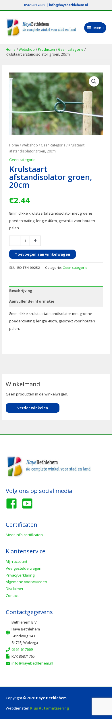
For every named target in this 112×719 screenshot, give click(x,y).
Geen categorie (53, 145)
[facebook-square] (13, 503)
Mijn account (16, 561)
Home (14, 145)
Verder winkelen (32, 407)
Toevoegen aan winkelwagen (42, 254)
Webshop (30, 145)
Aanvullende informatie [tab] (31, 301)
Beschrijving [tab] (20, 290)
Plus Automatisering (49, 708)
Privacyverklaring (20, 575)
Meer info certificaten (24, 534)
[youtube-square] (29, 503)
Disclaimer (15, 588)
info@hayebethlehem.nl (68, 5)
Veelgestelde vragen (23, 568)
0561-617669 (34, 5)
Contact (12, 595)
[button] (94, 81)
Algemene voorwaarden (26, 581)
